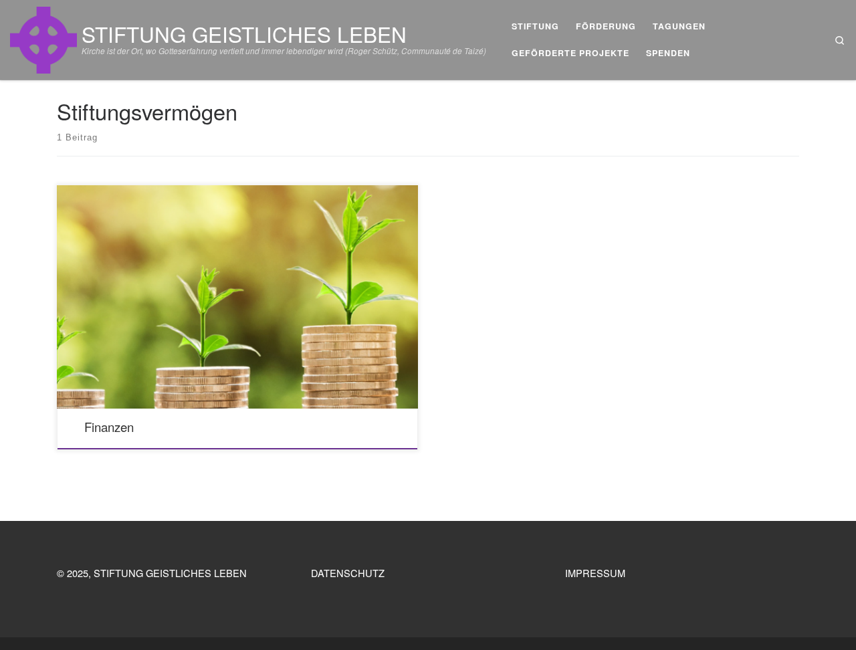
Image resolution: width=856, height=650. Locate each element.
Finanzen (109, 426)
